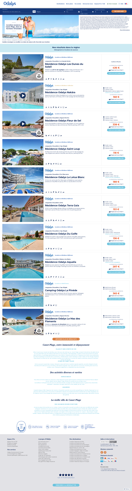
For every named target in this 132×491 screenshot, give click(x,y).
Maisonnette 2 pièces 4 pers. (112, 315)
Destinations (61, 4)
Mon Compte (113, 4)
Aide (121, 4)
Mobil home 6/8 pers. (110, 289)
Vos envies (78, 4)
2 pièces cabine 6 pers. (111, 116)
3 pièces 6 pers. (109, 148)
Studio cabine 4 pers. (110, 259)
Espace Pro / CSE (99, 4)
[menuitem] (21, 441)
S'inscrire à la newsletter (66, 485)
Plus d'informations (125, 30)
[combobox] (51, 12)
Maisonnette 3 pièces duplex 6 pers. (114, 91)
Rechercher (119, 11)
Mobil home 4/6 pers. (110, 287)
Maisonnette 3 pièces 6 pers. (112, 317)
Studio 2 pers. (108, 87)
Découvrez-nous (88, 4)
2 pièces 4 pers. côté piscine (112, 232)
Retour (127, 489)
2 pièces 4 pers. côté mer (111, 176)
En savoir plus (104, 466)
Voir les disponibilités (116, 73)
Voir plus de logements (112, 92)
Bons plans (69, 4)
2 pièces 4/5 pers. (116, 61)
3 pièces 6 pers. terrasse (111, 120)
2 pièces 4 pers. (109, 89)
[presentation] (4, 67)
